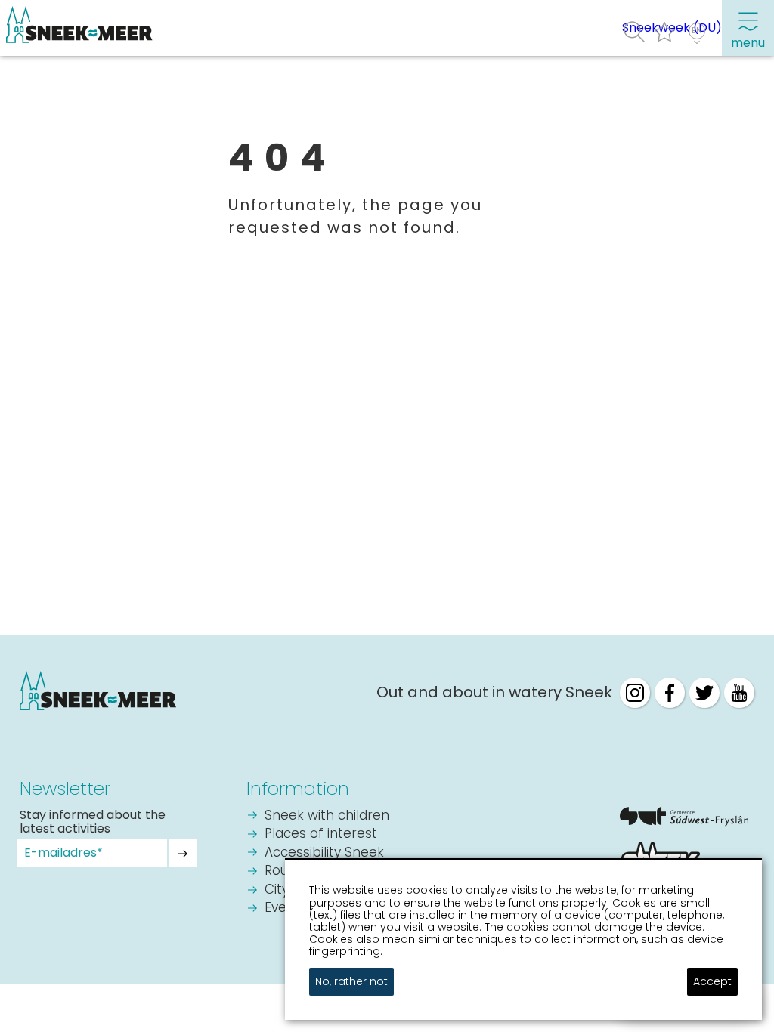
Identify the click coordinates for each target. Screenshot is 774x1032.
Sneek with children (327, 816)
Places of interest (321, 834)
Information (297, 788)
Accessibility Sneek (324, 853)
